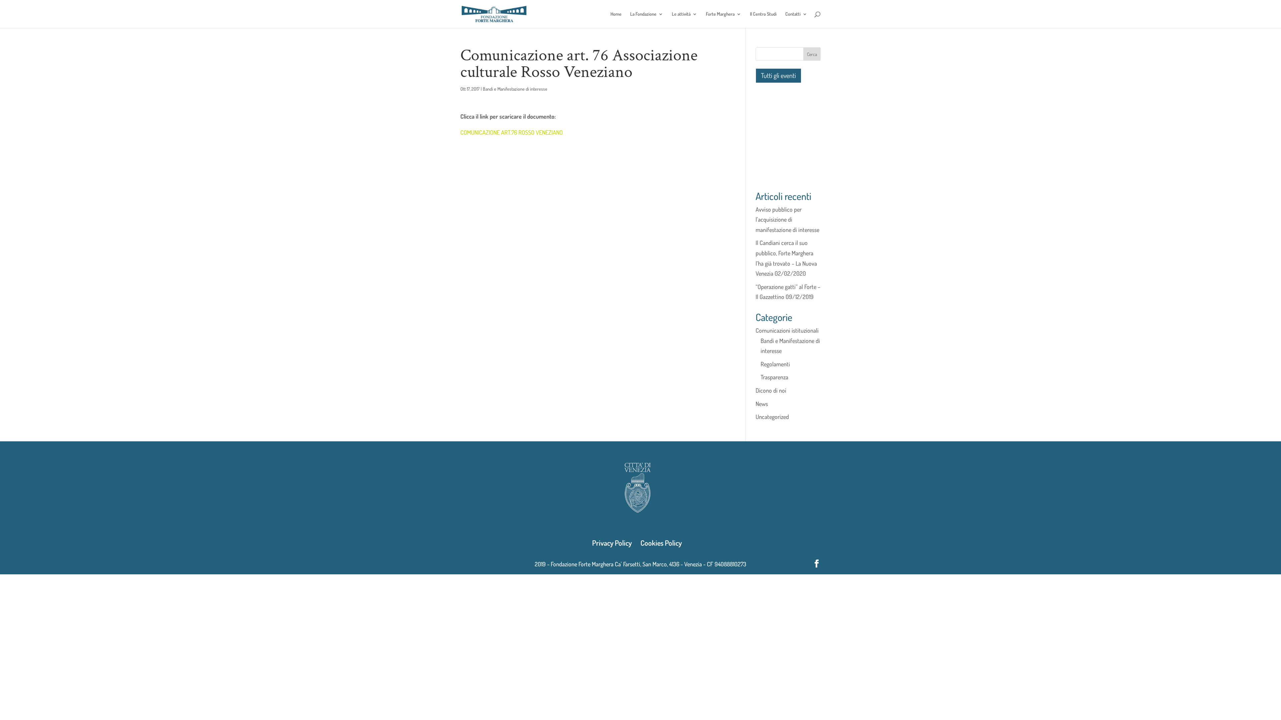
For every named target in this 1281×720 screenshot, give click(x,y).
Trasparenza (774, 377)
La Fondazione (643, 14)
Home (615, 14)
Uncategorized (772, 416)
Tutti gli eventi (778, 75)
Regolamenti (775, 364)
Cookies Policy (661, 542)
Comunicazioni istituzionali (787, 330)
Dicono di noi (771, 390)
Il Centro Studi (763, 14)
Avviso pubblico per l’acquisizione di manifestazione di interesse (787, 219)
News (762, 403)
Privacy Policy (612, 542)
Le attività (681, 14)
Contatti (793, 14)
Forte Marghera (720, 14)
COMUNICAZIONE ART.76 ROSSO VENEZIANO (511, 132)
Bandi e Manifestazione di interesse (515, 89)
